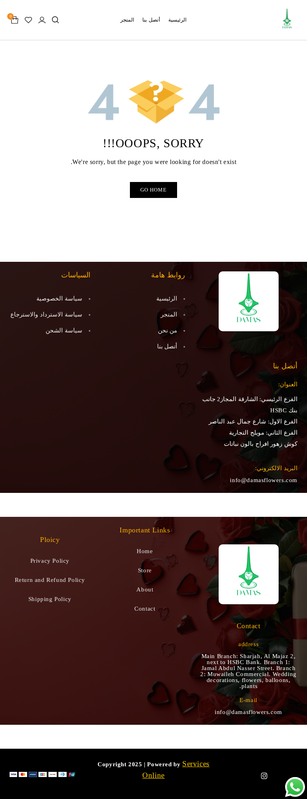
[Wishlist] (28, 20)
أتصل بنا (167, 346)
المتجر (169, 314)
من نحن (167, 330)
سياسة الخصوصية (59, 298)
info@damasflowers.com (263, 480)
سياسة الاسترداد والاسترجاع (46, 314)
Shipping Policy (50, 599)
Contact (144, 608)
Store (145, 570)
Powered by (163, 764)
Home (145, 551)
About (144, 589)
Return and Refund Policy (50, 580)
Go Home (153, 190)
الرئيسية (166, 298)
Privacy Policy (50, 561)
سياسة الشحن (64, 330)
